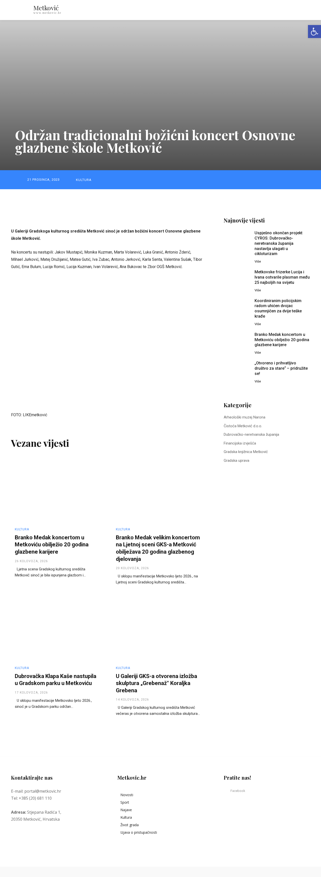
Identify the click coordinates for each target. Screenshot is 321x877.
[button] (286, 10)
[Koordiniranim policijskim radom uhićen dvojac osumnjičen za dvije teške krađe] (237, 307)
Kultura (84, 179)
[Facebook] (227, 791)
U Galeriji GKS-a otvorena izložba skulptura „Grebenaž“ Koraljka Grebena (156, 683)
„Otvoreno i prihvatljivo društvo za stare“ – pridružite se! (281, 368)
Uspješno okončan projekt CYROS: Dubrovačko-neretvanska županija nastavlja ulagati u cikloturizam (278, 243)
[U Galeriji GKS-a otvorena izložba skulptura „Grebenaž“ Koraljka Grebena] (158, 628)
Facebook (237, 791)
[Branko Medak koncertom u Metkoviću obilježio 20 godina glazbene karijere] (57, 489)
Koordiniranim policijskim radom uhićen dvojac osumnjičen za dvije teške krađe (278, 308)
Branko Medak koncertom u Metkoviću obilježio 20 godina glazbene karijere (52, 544)
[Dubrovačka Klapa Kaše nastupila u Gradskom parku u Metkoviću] (57, 628)
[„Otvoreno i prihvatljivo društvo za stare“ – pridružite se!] (237, 370)
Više (258, 261)
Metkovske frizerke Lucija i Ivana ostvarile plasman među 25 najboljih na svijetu (282, 277)
